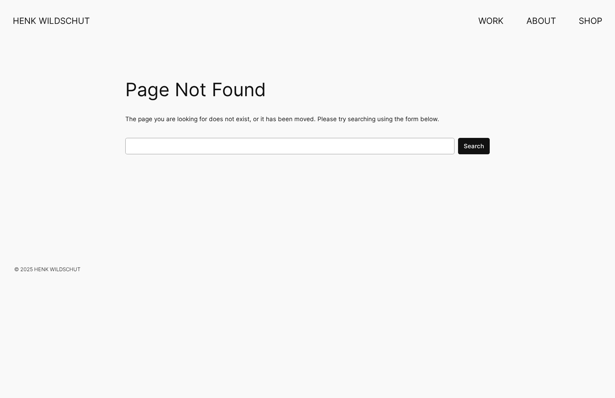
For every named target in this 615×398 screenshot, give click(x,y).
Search (474, 146)
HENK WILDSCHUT (51, 21)
